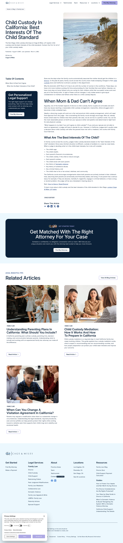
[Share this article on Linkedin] (51, 206)
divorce (46, 80)
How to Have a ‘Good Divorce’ (58, 184)
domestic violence (62, 164)
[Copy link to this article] (45, 206)
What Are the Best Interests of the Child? (21, 86)
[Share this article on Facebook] (48, 206)
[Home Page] (14, 3)
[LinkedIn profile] (55, 481)
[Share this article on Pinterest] (58, 206)
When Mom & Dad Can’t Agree (15, 83)
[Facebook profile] (52, 481)
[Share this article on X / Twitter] (55, 206)
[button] (55, 3)
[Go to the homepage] (19, 454)
